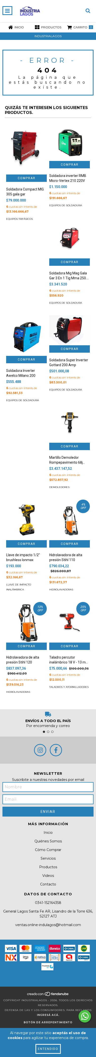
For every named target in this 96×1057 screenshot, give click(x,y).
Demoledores (59, 487)
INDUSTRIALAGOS (48, 36)
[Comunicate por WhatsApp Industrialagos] (85, 1016)
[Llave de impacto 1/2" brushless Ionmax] (26, 520)
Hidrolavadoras (61, 589)
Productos (48, 867)
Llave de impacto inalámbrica (18, 587)
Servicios (48, 858)
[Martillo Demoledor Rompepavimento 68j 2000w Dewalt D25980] (69, 422)
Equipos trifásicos (19, 219)
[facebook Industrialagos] (56, 750)
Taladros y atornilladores (69, 687)
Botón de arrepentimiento (48, 1022)
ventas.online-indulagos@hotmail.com (48, 925)
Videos (48, 875)
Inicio (48, 832)
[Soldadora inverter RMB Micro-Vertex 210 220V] (69, 140)
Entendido (48, 1049)
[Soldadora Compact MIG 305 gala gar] (26, 147)
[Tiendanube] (48, 995)
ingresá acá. (48, 1015)
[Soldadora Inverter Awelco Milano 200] (26, 335)
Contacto (48, 884)
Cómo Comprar (48, 850)
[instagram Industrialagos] (40, 750)
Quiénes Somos (48, 841)
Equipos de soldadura (65, 205)
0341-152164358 (48, 902)
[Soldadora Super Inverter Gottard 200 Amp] (69, 330)
